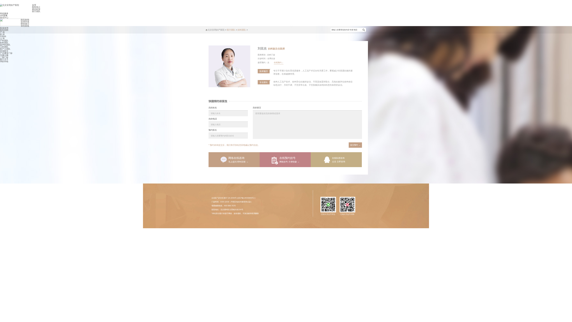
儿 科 (2, 38)
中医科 (3, 36)
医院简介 (36, 7)
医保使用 (4, 28)
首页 (34, 5)
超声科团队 (5, 45)
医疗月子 (4, 59)
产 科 (2, 32)
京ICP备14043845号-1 (246, 198)
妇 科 (2, 34)
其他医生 (4, 51)
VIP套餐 (3, 15)
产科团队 (4, 40)
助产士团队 (5, 49)
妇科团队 (4, 42)
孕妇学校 (4, 61)
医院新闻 (25, 19)
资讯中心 (4, 17)
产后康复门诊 (6, 53)
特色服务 (4, 13)
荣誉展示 (25, 24)
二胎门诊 (4, 57)
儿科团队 (4, 47)
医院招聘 (4, 30)
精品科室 (36, 9)
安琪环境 (25, 22)
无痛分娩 (4, 55)
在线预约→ (278, 62)
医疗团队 (36, 11)
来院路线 (25, 26)
